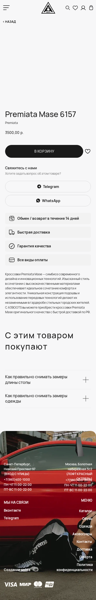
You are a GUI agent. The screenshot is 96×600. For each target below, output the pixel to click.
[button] (67, 8)
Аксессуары (82, 534)
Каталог (85, 511)
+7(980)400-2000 (79, 480)
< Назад (9, 21)
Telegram (11, 518)
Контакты (84, 541)
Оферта (85, 557)
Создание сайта (17, 569)
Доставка (84, 549)
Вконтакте (12, 510)
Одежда (85, 526)
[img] (91, 8)
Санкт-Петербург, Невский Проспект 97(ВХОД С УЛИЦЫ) (19, 469)
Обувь (87, 518)
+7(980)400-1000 (17, 479)
